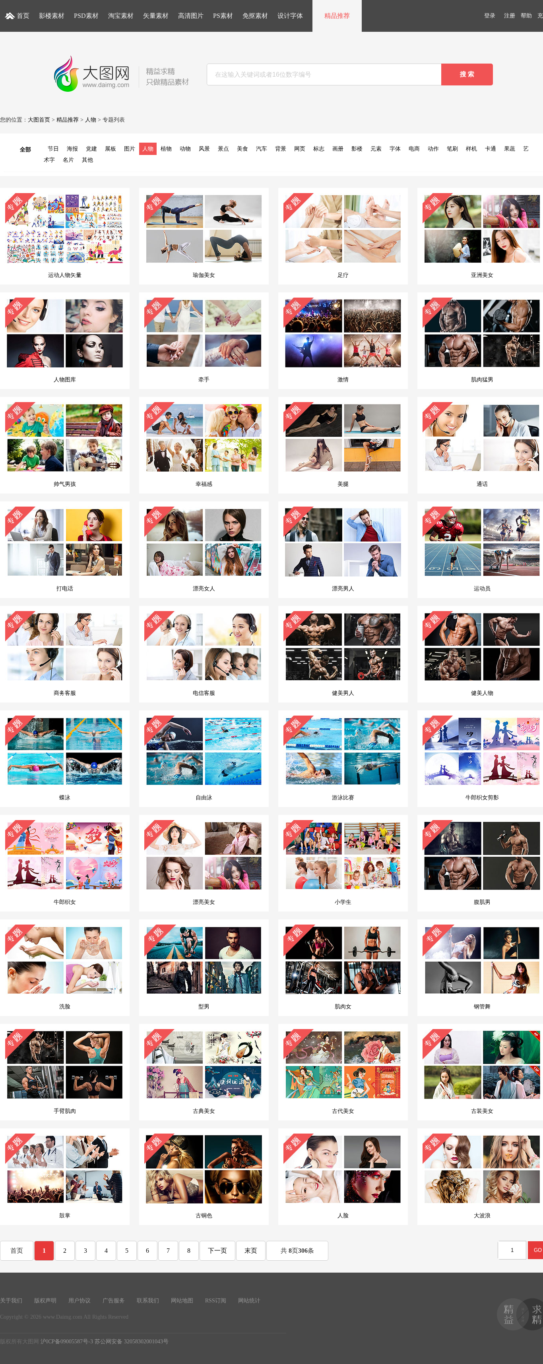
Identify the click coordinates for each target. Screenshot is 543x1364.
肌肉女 (343, 1007)
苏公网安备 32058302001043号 (132, 1342)
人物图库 (65, 380)
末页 (250, 1250)
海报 (72, 149)
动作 (433, 149)
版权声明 (45, 1301)
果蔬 (509, 149)
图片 (129, 149)
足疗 (343, 275)
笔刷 (452, 149)
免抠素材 (255, 15)
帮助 (526, 16)
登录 (489, 16)
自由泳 (204, 798)
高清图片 (191, 15)
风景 (204, 149)
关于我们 (11, 1301)
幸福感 (204, 484)
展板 (110, 149)
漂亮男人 (343, 589)
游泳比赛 (343, 798)
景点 (223, 149)
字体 (395, 149)
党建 (91, 149)
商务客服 (65, 693)
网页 (299, 149)
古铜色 (204, 1216)
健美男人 (343, 693)
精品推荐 (337, 15)
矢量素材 (156, 15)
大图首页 (39, 120)
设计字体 (290, 15)
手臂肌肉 (65, 1111)
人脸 (343, 1216)
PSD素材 (86, 15)
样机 (471, 149)
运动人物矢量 (64, 275)
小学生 (343, 902)
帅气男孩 (65, 484)
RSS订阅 (215, 1301)
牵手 (203, 380)
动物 (185, 149)
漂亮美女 (204, 902)
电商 (414, 149)
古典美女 (204, 1111)
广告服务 (114, 1301)
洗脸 (64, 1007)
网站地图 (182, 1301)
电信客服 (204, 693)
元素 (376, 149)
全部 (25, 150)
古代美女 (343, 1111)
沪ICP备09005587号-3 (67, 1342)
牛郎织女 (65, 902)
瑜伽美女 (204, 275)
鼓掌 (64, 1216)
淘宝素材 (121, 15)
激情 (343, 380)
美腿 (343, 484)
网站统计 (249, 1301)
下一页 (217, 1250)
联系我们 (148, 1301)
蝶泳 (64, 798)
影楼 (357, 149)
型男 (203, 1007)
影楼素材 (51, 15)
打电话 (64, 589)
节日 (53, 149)
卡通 (490, 149)
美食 (242, 149)
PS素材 (223, 15)
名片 (68, 160)
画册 (337, 149)
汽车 (261, 149)
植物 (166, 149)
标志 (318, 149)
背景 (280, 149)
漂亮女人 (204, 589)
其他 (87, 160)
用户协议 (79, 1301)
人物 (90, 120)
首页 (23, 15)
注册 (509, 16)
